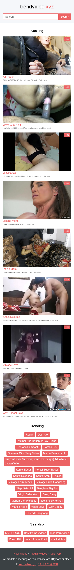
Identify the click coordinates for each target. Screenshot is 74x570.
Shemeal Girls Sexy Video (23, 453)
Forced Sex (50, 446)
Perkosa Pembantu (28, 446)
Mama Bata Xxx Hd (54, 453)
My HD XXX (12, 532)
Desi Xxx (43, 434)
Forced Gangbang (37, 513)
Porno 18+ (15, 539)
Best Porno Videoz (35, 532)
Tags (52, 553)
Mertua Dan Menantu (23, 500)
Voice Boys (38, 506)
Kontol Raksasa (22, 475)
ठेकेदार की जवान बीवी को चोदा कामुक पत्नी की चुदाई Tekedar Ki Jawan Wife (36, 461)
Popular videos (38, 553)
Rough (29, 434)
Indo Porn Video (59, 532)
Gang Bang (49, 494)
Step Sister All (24, 488)
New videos (20, 553)
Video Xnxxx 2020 (36, 539)
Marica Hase (19, 506)
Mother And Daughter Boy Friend (37, 440)
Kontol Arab (43, 475)
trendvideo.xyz (27, 564)
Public (57, 475)
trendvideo (37, 7)
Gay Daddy (55, 506)
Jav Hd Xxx (58, 539)
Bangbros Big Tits (47, 488)
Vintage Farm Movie (21, 481)
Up (59, 553)
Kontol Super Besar (46, 469)
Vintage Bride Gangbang (51, 481)
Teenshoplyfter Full (52, 500)
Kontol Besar (23, 469)
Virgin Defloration (28, 494)
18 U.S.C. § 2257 (48, 564)
